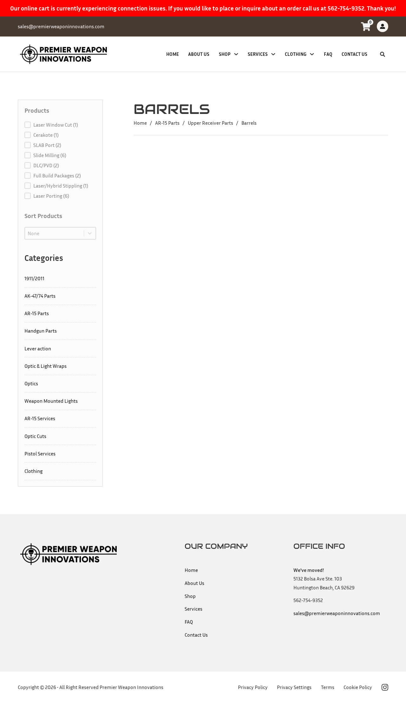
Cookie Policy (358, 687)
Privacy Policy (253, 687)
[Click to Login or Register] (382, 26)
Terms (327, 687)
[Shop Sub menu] (236, 54)
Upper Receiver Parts (210, 123)
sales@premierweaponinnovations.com (336, 613)
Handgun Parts (40, 331)
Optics (31, 383)
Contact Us (354, 54)
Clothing (295, 54)
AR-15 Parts (36, 313)
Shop (225, 54)
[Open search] (382, 54)
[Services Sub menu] (273, 54)
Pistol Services (40, 453)
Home (172, 54)
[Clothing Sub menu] (312, 54)
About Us (198, 54)
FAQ (328, 54)
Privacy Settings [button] (294, 687)
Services (258, 54)
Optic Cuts (35, 436)
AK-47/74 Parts (40, 296)
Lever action (37, 348)
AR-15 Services (39, 418)
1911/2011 (34, 278)
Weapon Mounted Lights (51, 401)
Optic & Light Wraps (45, 366)
